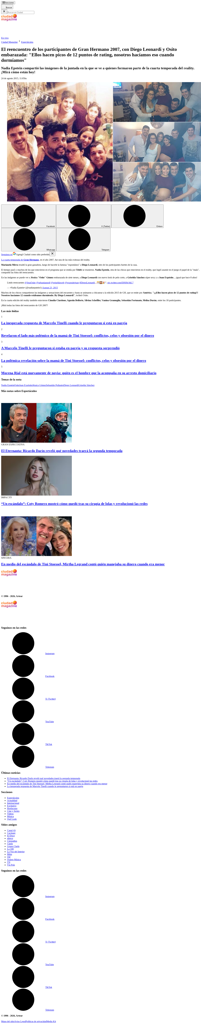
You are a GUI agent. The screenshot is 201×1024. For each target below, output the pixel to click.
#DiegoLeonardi (87, 282)
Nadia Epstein (7, 385)
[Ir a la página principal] (23, 35)
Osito (16, 385)
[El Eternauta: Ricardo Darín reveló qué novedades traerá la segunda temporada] (100, 419)
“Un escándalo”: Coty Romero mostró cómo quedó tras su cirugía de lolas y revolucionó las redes (74, 504)
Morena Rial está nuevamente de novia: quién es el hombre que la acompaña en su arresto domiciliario (78, 373)
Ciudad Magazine (9, 42)
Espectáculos (27, 42)
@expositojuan (72, 282)
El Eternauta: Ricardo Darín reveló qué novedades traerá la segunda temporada (61, 451)
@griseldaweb (57, 282)
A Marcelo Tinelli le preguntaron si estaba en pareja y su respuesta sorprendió (60, 348)
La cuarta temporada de (20, 260)
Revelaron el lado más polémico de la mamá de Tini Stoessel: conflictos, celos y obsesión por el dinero (77, 335)
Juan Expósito (25, 385)
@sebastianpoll (43, 282)
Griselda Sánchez (86, 385)
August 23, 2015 (50, 287)
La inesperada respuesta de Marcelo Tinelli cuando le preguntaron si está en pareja (64, 323)
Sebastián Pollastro (55, 385)
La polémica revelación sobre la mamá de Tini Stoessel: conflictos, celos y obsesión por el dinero (73, 360)
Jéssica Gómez (39, 385)
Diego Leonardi (71, 385)
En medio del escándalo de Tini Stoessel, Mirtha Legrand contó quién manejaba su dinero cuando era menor (83, 564)
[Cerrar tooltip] (52, 253)
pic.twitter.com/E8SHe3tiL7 (120, 282)
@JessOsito (30, 282)
